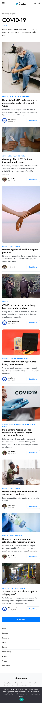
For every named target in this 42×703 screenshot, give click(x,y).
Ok (22, 700)
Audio (4, 656)
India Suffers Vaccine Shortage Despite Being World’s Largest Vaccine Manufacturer (17, 432)
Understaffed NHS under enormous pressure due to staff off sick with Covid (19, 103)
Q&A (4, 642)
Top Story (26, 97)
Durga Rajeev (11, 266)
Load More (21, 619)
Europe (11, 156)
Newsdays (17, 424)
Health (11, 97)
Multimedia (6, 665)
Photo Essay (6, 651)
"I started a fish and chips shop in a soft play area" (19, 593)
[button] (3, 3)
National (20, 358)
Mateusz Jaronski (12, 608)
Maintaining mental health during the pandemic (20, 251)
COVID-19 (5, 97)
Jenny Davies (11, 378)
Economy (12, 358)
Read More (33, 120)
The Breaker (21, 678)
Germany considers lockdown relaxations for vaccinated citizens (18, 540)
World (17, 156)
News (11, 424)
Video (4, 661)
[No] (39, 695)
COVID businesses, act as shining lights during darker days (18, 306)
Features (5, 633)
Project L (5, 638)
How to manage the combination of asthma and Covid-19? (19, 493)
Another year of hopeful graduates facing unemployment (19, 363)
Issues (4, 647)
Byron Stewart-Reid (13, 322)
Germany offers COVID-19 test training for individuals (17, 161)
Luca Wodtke (11, 178)
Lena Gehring (12, 119)
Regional (18, 97)
